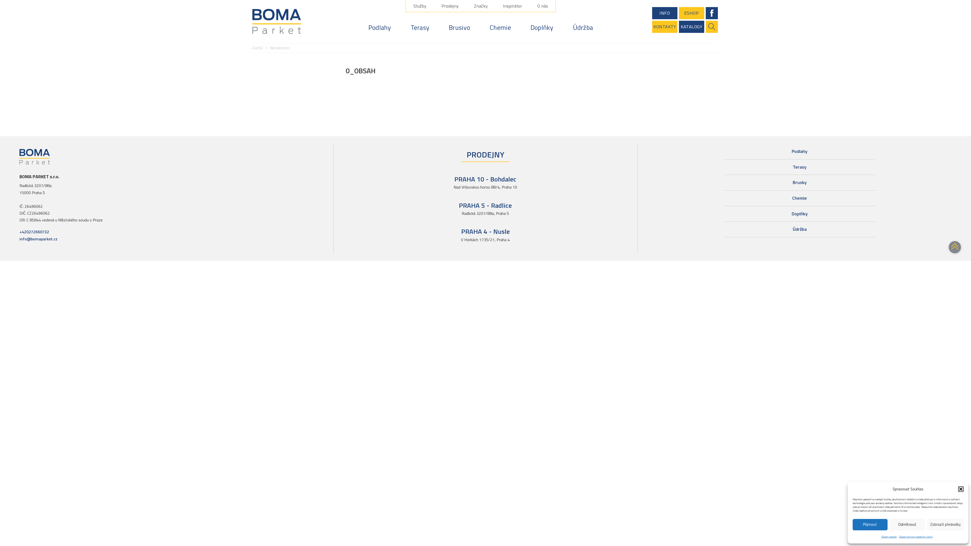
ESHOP (691, 13)
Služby (419, 6)
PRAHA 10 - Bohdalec (485, 179)
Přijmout (870, 524)
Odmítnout (907, 524)
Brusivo (459, 27)
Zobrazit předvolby (945, 524)
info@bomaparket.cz (38, 239)
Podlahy (379, 27)
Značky (481, 6)
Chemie (500, 27)
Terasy (420, 27)
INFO (664, 13)
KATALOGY (691, 26)
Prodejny (450, 6)
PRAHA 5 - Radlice (485, 205)
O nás (542, 6)
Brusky (800, 182)
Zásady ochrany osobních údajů (916, 537)
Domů (257, 48)
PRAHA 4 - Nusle (485, 231)
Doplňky (542, 27)
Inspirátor (512, 6)
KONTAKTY (664, 26)
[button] (960, 489)
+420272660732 (34, 232)
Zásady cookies (889, 537)
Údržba (583, 27)
